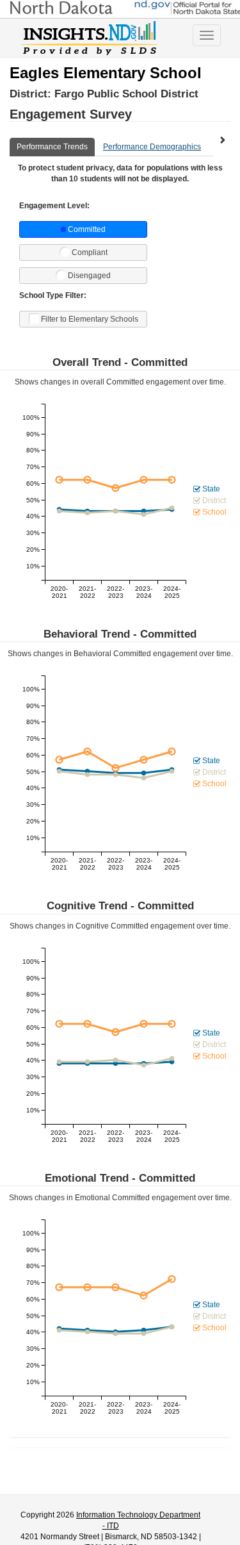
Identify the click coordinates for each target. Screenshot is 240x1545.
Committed (87, 229)
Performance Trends (52, 146)
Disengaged (89, 275)
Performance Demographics (152, 146)
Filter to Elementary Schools (89, 319)
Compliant (90, 252)
